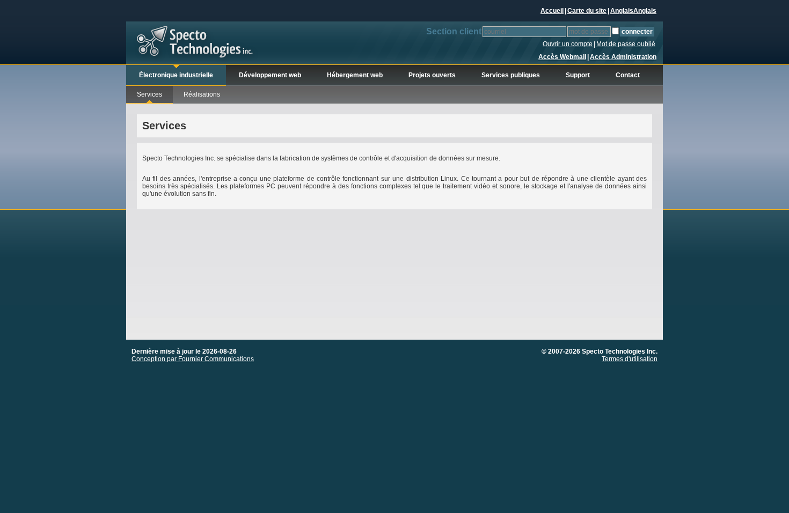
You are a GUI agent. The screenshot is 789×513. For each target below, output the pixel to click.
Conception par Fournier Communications (193, 359)
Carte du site (587, 10)
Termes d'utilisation (630, 359)
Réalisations (202, 94)
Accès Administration (623, 57)
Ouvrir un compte (568, 44)
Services (149, 94)
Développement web (270, 75)
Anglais (621, 10)
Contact (628, 75)
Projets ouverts (432, 75)
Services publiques (510, 75)
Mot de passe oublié (625, 44)
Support (578, 75)
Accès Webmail (562, 57)
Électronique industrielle (176, 75)
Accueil (552, 10)
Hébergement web (355, 75)
